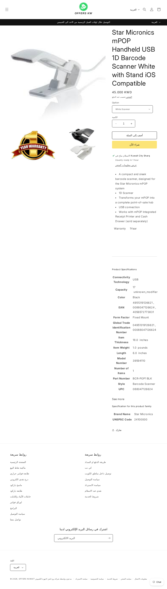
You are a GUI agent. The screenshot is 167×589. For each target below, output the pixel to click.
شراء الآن (134, 144)
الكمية (115, 117)
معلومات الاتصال (141, 579)
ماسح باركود (16, 485)
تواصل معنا (15, 519)
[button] (6, 9)
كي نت (88, 467)
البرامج (13, 508)
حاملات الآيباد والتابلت (20, 496)
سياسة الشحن (126, 579)
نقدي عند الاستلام (93, 490)
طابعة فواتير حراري (19, 473)
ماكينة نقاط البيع (18, 467)
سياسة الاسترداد (93, 485)
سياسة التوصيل (17, 513)
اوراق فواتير (16, 502)
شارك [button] (118, 430)
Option (115, 102)
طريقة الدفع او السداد (95, 462)
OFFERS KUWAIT (27, 579)
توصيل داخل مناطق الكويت (98, 473)
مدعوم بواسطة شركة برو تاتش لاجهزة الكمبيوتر (53, 579)
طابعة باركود (16, 490)
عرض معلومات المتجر (126, 165)
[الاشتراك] (109, 538)
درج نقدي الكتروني (19, 479)
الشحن (129, 97)
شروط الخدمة (92, 496)
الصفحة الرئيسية (18, 462)
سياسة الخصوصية (97, 579)
